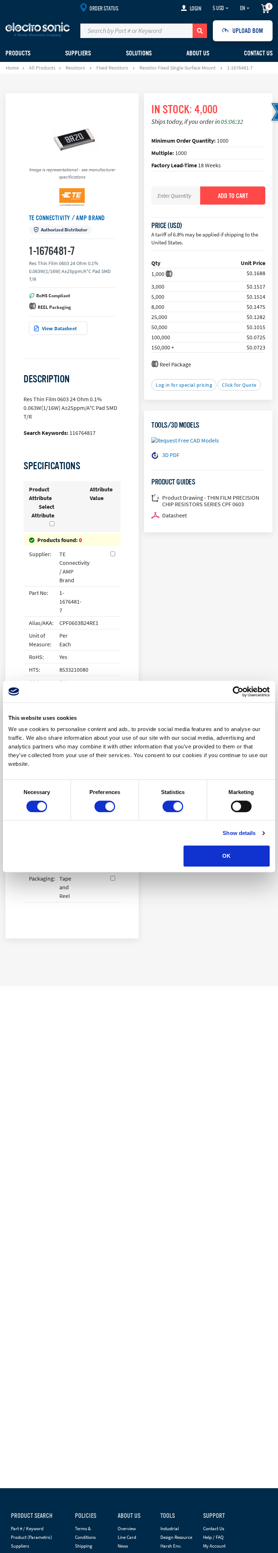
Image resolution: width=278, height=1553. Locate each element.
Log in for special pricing (184, 385)
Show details (239, 833)
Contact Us (258, 53)
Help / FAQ (213, 1537)
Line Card (127, 1537)
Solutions (139, 53)
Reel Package (175, 364)
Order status (103, 8)
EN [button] (242, 8)
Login (195, 8)
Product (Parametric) (31, 1537)
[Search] (200, 31)
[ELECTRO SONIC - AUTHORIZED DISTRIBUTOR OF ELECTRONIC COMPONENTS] (37, 29)
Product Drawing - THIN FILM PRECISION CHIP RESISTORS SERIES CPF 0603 (210, 501)
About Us (197, 53)
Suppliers (20, 1546)
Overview (127, 1528)
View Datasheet (59, 328)
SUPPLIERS (78, 53)
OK (226, 856)
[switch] (104, 806)
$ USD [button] (218, 8)
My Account (214, 1546)
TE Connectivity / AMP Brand (67, 218)
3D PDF (171, 454)
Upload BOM (247, 30)
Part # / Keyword (27, 1528)
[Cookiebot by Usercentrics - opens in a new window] (238, 691)
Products (17, 53)
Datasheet (174, 515)
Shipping (83, 1546)
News (123, 1546)
